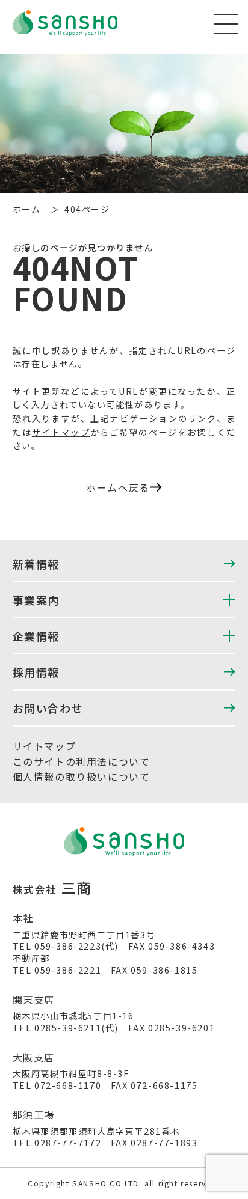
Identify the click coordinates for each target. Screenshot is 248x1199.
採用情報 (36, 672)
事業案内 (36, 600)
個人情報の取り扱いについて (81, 776)
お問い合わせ (48, 708)
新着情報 (36, 564)
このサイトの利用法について (81, 761)
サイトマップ (61, 432)
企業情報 (36, 636)
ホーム (27, 209)
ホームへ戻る (118, 487)
